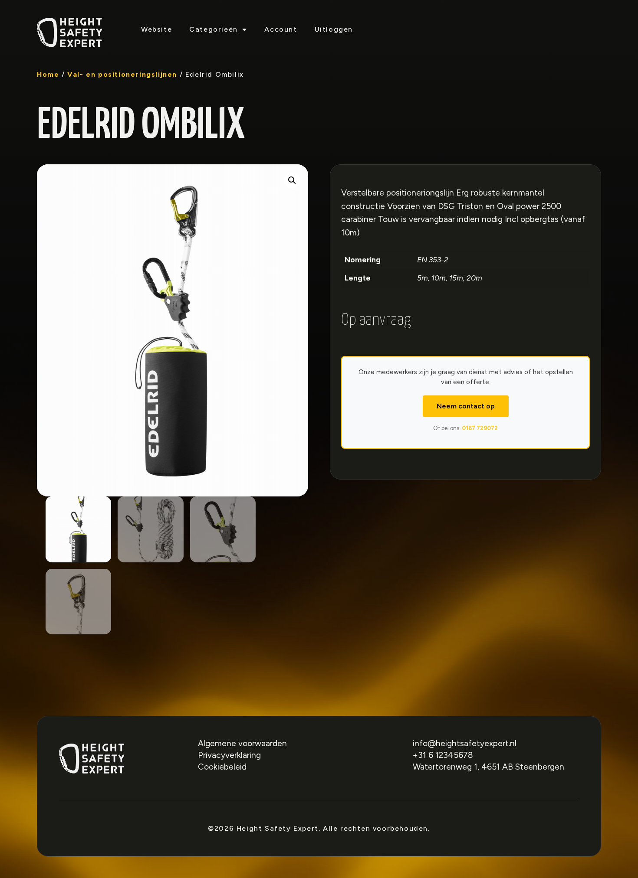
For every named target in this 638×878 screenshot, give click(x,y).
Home (48, 74)
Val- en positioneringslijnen (122, 74)
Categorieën (213, 29)
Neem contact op (466, 406)
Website (156, 29)
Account (280, 29)
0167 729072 (480, 428)
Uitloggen (334, 29)
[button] (292, 180)
